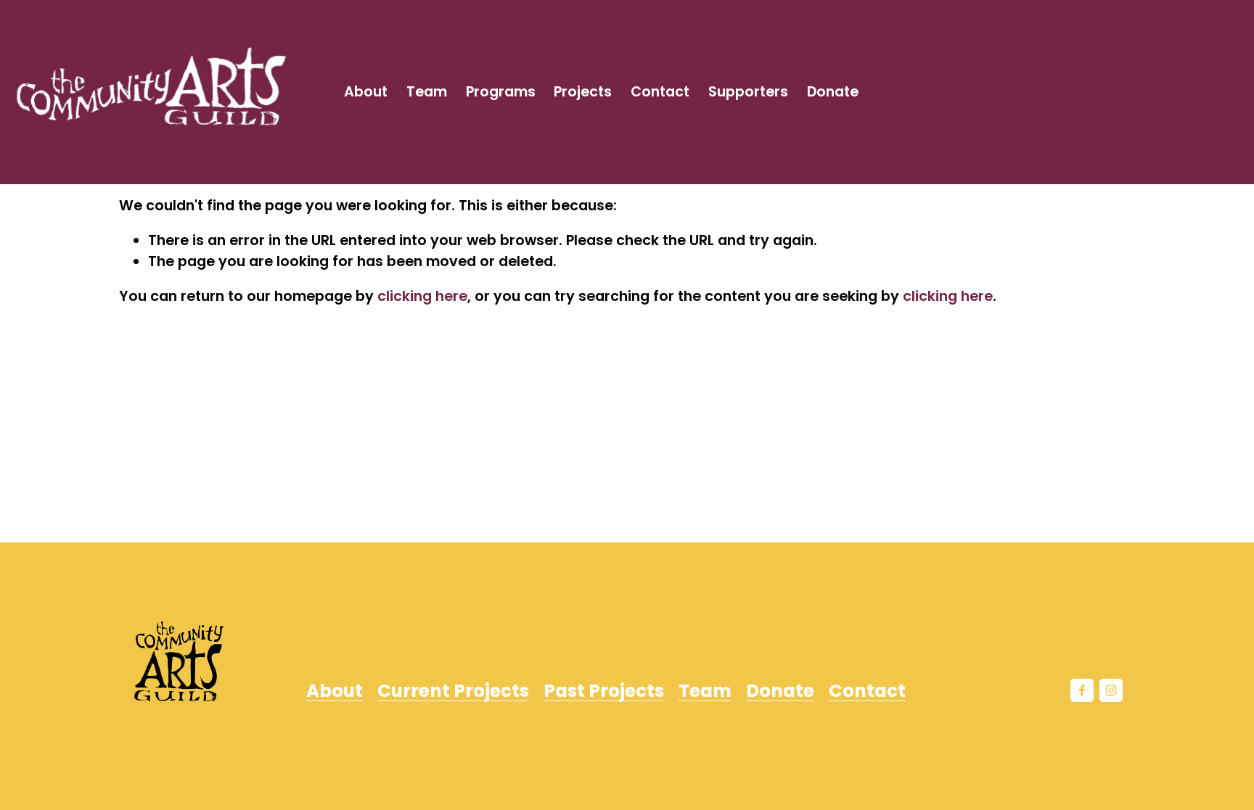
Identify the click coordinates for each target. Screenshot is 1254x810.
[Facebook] (1082, 690)
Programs (501, 92)
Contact (660, 92)
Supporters (748, 92)
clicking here (422, 296)
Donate (832, 92)
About (366, 92)
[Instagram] (1111, 690)
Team (426, 92)
